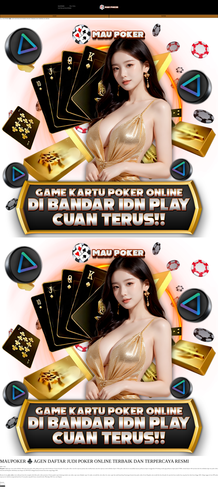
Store (1, 18)
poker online (11, 475)
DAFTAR (163, 16)
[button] (2, 486)
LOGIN (54, 16)
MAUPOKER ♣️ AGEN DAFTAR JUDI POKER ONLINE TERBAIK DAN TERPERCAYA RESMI (26, 18)
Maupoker (2, 468)
